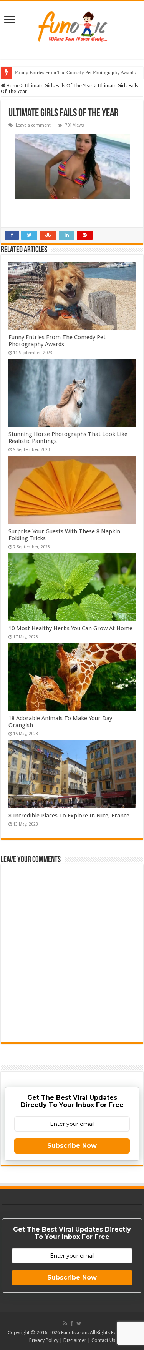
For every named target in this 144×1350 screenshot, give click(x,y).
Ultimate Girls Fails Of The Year (59, 85)
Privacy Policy (43, 1340)
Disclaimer (74, 1340)
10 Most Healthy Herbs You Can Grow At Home (70, 628)
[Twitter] (79, 1323)
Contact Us (103, 1340)
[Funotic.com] (72, 26)
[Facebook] (72, 1323)
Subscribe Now (72, 1145)
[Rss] (65, 1323)
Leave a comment (33, 125)
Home (12, 85)
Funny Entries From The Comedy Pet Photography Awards (75, 72)
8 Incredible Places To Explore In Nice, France (68, 815)
